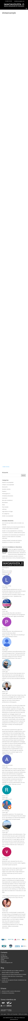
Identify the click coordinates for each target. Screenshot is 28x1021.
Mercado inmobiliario (7, 500)
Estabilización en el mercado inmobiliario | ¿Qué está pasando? (12, 37)
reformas (4, 509)
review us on (5, 574)
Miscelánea (5, 502)
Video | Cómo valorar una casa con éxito (13, 396)
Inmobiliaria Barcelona (7, 496)
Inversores (4, 498)
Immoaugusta (5, 567)
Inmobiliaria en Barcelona (8, 993)
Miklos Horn (5, 691)
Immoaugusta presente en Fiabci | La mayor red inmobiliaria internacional (13, 126)
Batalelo (4, 609)
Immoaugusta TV (6, 493)
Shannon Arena (6, 670)
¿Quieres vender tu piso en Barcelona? (11, 991)
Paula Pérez (5, 628)
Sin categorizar (5, 513)
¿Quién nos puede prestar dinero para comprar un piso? (13, 261)
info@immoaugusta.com (19, 1)
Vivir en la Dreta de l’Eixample (11, 352)
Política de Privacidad (12, 1014)
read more (6, 57)
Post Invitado (5, 507)
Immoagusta (8, 41)
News (3, 504)
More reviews (5, 928)
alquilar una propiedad (7, 482)
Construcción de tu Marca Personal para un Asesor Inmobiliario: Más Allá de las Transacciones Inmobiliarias (14, 976)
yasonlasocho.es (14, 1019)
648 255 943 (3, 961)
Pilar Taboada (5, 648)
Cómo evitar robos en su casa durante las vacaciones (13, 308)
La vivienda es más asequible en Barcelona (12, 82)
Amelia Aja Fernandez (7, 765)
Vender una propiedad (7, 516)
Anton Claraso (5, 830)
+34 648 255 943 (8, 1)
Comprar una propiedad (8, 484)
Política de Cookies (23, 1014)
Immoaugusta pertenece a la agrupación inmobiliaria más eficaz (13, 172)
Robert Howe (5, 909)
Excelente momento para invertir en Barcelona (13, 216)
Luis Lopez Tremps (6, 586)
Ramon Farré (5, 795)
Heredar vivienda (6, 489)
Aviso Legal (3, 1014)
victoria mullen (5, 857)
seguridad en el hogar (7, 511)
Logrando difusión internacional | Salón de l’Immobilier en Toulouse (13, 440)
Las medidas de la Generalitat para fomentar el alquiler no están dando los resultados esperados (13, 536)
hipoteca (4, 491)
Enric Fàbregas (5, 810)
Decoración (5, 487)
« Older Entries (5, 466)
